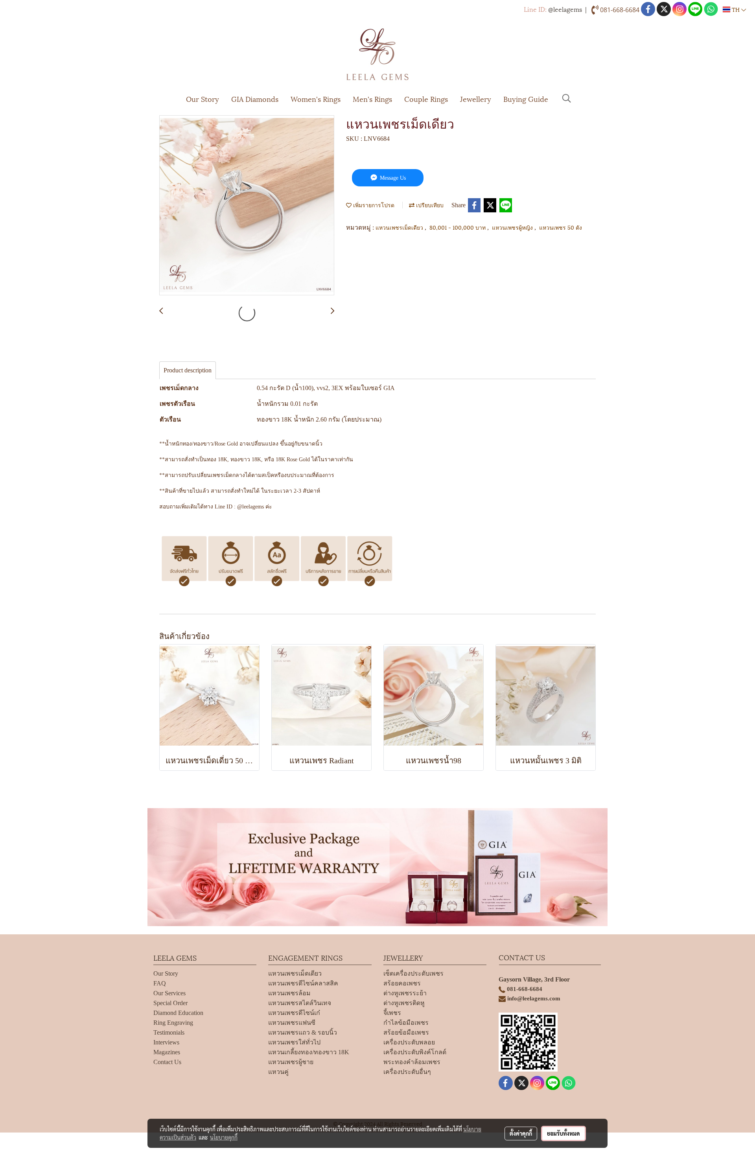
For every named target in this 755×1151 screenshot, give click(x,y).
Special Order (170, 1003)
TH (735, 9)
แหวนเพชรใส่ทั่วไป (294, 1042)
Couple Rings (426, 98)
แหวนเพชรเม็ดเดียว (400, 227)
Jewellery (475, 98)
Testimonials (168, 1032)
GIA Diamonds (254, 98)
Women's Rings (316, 98)
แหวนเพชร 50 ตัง (560, 227)
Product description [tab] (188, 370)
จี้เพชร (392, 1012)
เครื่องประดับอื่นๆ (407, 1071)
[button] (566, 98)
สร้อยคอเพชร (402, 983)
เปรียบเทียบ (429, 205)
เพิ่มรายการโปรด (373, 205)
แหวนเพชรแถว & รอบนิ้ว (302, 1032)
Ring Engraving (173, 1022)
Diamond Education (178, 1012)
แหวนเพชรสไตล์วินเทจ (299, 1003)
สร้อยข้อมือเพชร (406, 1032)
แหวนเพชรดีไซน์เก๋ (294, 1012)
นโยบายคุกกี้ (224, 1137)
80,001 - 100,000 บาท (458, 227)
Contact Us (167, 1062)
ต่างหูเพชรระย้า (405, 993)
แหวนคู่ (278, 1071)
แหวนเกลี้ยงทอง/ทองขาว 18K (308, 1052)
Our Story (202, 98)
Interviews (166, 1042)
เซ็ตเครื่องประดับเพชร (413, 973)
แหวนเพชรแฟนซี (291, 1022)
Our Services (169, 993)
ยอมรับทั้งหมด (563, 1133)
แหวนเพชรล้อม (289, 993)
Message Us (392, 178)
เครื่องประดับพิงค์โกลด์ (414, 1052)
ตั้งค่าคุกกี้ (521, 1133)
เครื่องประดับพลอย (409, 1042)
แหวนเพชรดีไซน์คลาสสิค (303, 983)
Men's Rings (372, 98)
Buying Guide (525, 98)
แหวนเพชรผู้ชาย (290, 1062)
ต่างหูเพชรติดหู (404, 1003)
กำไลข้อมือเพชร (406, 1022)
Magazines (166, 1052)
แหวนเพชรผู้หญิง (513, 227)
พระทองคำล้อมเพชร (411, 1062)
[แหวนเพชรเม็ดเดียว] (247, 206)
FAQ (159, 983)
